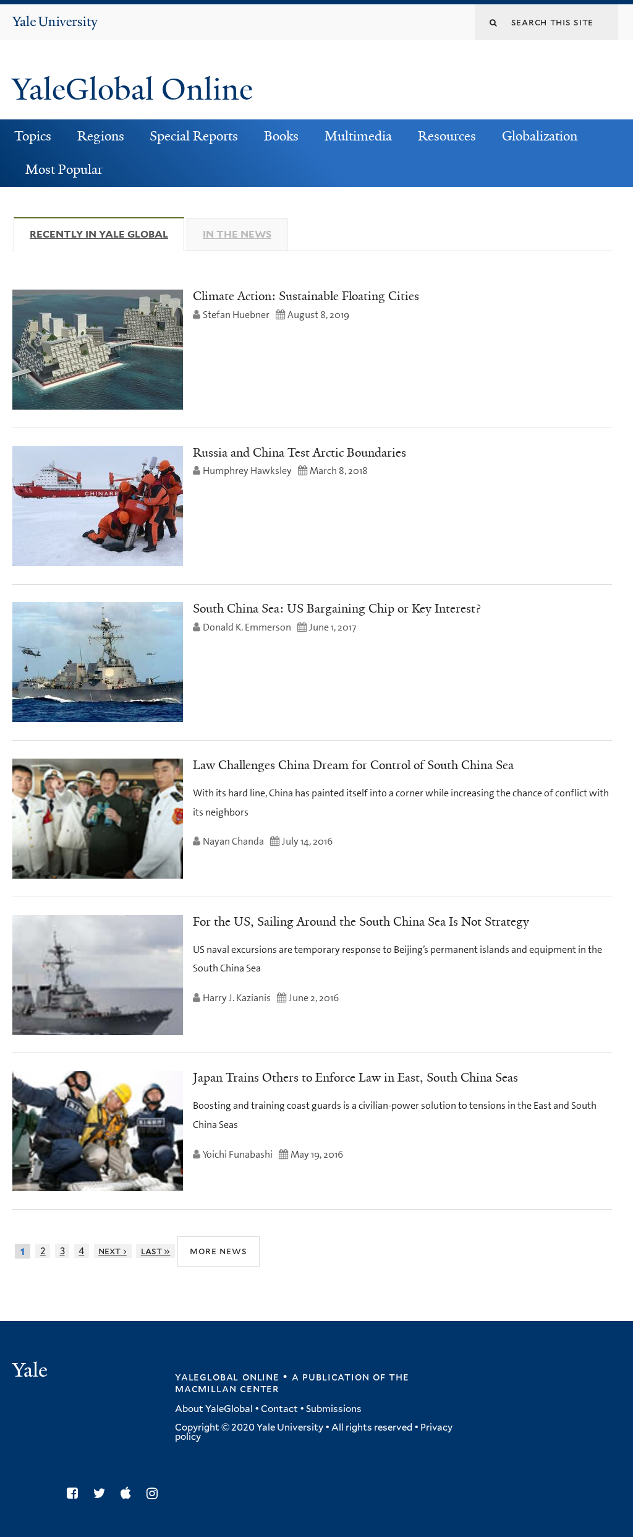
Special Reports (194, 136)
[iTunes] (129, 1493)
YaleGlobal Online (132, 89)
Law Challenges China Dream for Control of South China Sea (353, 765)
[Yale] (31, 1371)
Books (281, 136)
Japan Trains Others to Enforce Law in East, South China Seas (355, 1077)
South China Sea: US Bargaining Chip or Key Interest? (337, 608)
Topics (32, 136)
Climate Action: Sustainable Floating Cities (306, 296)
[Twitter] (102, 1493)
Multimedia (358, 136)
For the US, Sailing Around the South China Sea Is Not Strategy (361, 921)
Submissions (334, 1408)
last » (156, 1251)
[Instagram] (155, 1493)
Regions (100, 136)
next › (112, 1251)
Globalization (539, 136)
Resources (447, 136)
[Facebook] (75, 1493)
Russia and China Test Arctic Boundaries (299, 452)
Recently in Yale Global (107, 234)
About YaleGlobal (214, 1408)
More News (218, 1251)
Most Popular (64, 169)
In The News (237, 234)
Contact (279, 1408)
